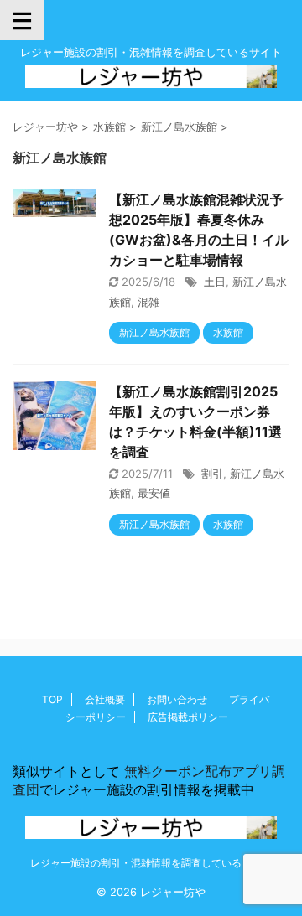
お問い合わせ (177, 699)
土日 (215, 281)
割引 (212, 473)
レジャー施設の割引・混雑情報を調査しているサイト (151, 862)
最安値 (154, 492)
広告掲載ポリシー (188, 717)
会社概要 (105, 699)
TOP (52, 699)
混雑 (148, 301)
